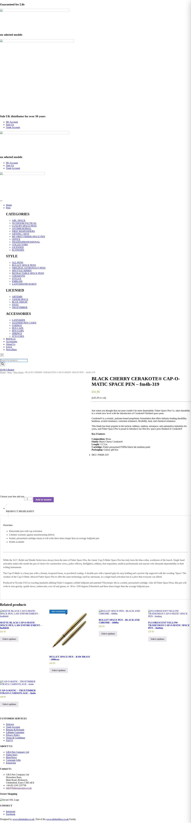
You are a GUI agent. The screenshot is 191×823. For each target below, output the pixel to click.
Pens (8, 207)
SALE (9, 347)
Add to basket (43, 499)
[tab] (98, 511)
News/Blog (11, 349)
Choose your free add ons (12, 496)
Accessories (11, 341)
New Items (19, 372)
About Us (10, 344)
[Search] (2, 364)
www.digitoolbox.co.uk (57, 819)
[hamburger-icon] (1, 200)
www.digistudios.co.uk (23, 819)
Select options (9, 639)
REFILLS (11, 339)
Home (9, 205)
